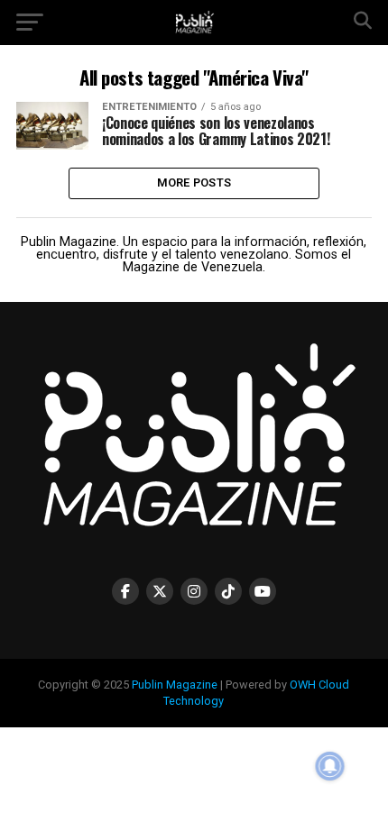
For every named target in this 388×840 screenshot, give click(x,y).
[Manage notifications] (330, 766)
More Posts (194, 182)
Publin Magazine (174, 684)
